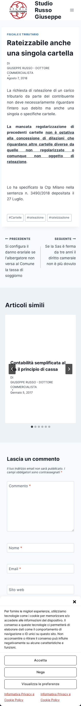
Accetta (40, 660)
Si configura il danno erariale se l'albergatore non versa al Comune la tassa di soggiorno (20, 257)
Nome (15, 548)
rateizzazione (59, 217)
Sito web (16, 590)
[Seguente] (68, 369)
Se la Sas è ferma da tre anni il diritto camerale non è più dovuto (60, 251)
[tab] (32, 427)
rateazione (35, 217)
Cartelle (15, 217)
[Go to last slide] (12, 369)
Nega (41, 672)
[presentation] (40, 334)
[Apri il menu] (72, 10)
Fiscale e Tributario (23, 34)
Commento (20, 486)
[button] (74, 602)
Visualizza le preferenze (40, 684)
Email (15, 569)
